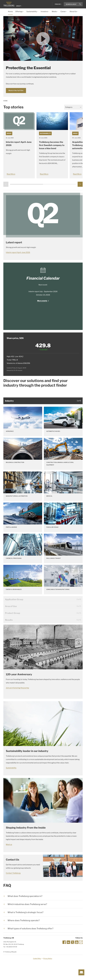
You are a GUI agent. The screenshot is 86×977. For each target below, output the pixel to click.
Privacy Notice (47, 958)
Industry (9, 401)
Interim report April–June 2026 (18, 252)
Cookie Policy (37, 958)
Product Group (12, 613)
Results (9, 620)
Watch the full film (15, 90)
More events (42, 301)
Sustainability (45, 133)
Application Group (14, 599)
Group (9, 133)
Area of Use (11, 606)
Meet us (9, 844)
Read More (11, 174)
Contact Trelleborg (13, 873)
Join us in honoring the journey (17, 688)
